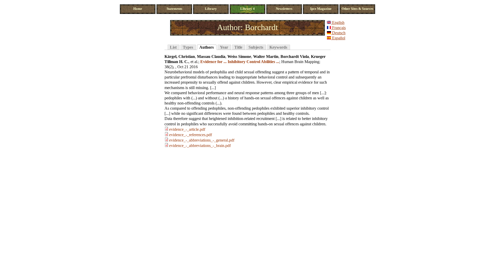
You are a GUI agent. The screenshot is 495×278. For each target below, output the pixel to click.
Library (211, 9)
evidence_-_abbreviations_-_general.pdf (201, 140)
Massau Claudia (211, 56)
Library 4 (247, 9)
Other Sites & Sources (357, 9)
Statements (174, 9)
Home (137, 9)
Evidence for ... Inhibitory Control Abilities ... (239, 61)
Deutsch (338, 33)
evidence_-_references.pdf (190, 135)
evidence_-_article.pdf (187, 129)
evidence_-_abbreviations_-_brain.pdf (200, 145)
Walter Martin (265, 56)
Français (338, 27)
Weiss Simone (239, 56)
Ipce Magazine (321, 9)
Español (338, 38)
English (337, 22)
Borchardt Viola (294, 56)
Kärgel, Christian (179, 56)
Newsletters (284, 9)
